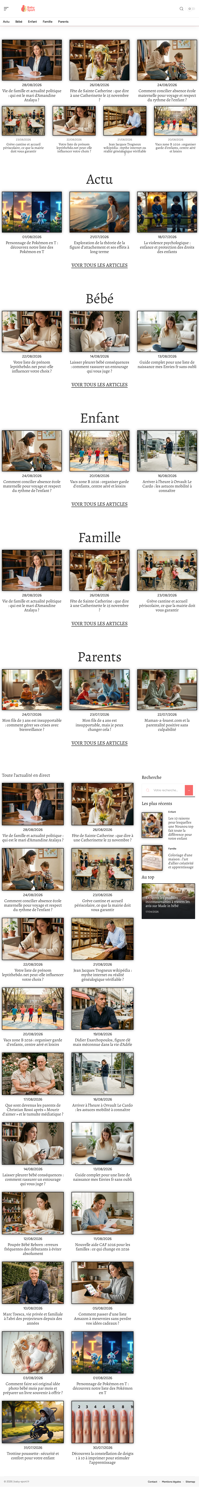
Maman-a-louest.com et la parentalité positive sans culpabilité (167, 724)
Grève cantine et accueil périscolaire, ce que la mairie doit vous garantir (23, 148)
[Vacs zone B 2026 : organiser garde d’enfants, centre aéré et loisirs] (175, 120)
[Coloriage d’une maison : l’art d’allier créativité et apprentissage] (152, 857)
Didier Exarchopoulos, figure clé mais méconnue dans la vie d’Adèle (102, 1042)
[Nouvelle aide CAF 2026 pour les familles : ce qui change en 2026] (102, 1213)
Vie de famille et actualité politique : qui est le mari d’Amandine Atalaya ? (31, 95)
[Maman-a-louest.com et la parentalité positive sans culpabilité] (167, 689)
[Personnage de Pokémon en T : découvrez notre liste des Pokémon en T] (32, 212)
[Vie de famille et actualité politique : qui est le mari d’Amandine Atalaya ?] (32, 60)
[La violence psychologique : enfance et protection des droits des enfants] (167, 212)
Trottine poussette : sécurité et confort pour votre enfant (33, 1456)
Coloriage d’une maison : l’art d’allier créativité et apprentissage (181, 861)
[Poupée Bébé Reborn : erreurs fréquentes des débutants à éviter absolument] (33, 1213)
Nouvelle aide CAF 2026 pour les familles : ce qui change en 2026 (102, 1247)
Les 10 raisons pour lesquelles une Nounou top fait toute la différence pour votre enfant (180, 828)
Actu (99, 179)
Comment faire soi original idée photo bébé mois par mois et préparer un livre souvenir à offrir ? (33, 1388)
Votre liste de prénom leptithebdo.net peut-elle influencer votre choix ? (74, 148)
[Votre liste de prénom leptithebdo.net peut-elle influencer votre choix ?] (74, 120)
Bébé (99, 298)
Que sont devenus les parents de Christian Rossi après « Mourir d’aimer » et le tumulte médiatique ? (32, 1109)
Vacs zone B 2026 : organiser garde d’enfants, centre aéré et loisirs (175, 148)
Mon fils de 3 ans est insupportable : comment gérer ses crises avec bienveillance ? (32, 724)
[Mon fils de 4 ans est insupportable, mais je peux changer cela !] (99, 689)
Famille (99, 537)
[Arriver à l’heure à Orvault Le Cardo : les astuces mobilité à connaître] (167, 451)
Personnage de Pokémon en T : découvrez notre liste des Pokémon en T (32, 247)
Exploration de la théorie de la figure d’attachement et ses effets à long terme (99, 247)
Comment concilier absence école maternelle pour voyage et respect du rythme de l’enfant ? (167, 95)
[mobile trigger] (7, 8)
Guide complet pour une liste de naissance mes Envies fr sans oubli (167, 364)
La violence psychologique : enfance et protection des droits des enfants (167, 247)
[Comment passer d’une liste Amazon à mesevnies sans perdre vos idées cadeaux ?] (102, 1283)
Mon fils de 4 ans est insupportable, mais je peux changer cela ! (99, 724)
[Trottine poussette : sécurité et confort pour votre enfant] (33, 1422)
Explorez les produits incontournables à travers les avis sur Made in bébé (168, 901)
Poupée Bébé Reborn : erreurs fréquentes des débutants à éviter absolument (32, 1249)
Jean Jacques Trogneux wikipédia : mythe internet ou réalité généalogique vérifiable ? (125, 149)
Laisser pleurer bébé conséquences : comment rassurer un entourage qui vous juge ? (99, 366)
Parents (99, 656)
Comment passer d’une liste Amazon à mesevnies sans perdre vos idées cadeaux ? (102, 1318)
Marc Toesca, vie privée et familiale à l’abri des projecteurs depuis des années (33, 1318)
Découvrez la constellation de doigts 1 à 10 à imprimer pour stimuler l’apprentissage (103, 1458)
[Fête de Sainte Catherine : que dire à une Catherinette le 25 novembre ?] (99, 60)
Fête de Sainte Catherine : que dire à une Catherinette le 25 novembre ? (99, 95)
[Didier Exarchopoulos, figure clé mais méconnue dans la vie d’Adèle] (102, 1009)
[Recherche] (181, 9)
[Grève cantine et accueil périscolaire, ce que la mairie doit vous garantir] (23, 120)
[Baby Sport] (27, 8)
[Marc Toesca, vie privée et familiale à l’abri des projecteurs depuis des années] (33, 1283)
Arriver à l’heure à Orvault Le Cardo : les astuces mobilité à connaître (167, 486)
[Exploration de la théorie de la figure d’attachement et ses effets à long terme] (99, 212)
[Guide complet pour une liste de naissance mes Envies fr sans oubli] (167, 331)
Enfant (99, 417)
